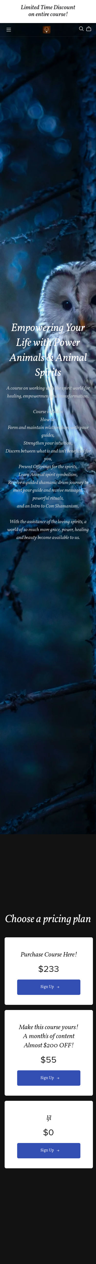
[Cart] (90, 28)
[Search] (81, 28)
